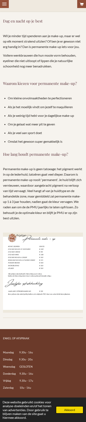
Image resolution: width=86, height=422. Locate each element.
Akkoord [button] (69, 410)
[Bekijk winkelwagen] (81, 4)
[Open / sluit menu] (4, 4)
